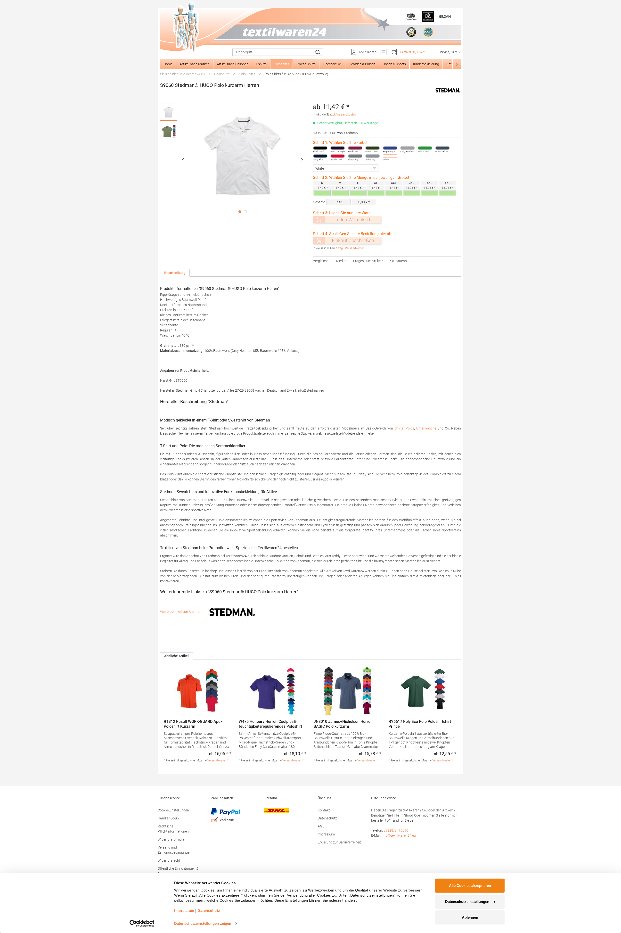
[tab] (175, 273)
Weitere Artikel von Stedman (181, 612)
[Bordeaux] (355, 148)
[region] (234, 160)
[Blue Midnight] (337, 148)
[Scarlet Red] (337, 156)
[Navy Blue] (320, 156)
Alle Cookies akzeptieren (470, 885)
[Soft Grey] (372, 156)
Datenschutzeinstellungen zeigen (202, 923)
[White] (390, 156)
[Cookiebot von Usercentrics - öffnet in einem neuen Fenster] (142, 923)
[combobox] (272, 52)
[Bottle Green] (372, 148)
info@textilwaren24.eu (399, 835)
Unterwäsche (426, 428)
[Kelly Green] (425, 148)
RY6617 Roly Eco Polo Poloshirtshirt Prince (420, 724)
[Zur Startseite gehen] (310, 27)
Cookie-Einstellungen (173, 810)
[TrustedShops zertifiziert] (411, 32)
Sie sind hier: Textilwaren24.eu (182, 74)
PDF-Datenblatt (400, 261)
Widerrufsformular (172, 839)
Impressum (326, 834)
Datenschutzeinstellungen (467, 901)
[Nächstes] (301, 160)
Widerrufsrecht (169, 860)
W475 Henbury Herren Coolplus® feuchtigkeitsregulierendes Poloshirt (270, 724)
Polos (410, 428)
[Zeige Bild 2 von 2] (245, 211)
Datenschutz (327, 818)
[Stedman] (448, 90)
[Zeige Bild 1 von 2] (239, 211)
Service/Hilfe (448, 52)
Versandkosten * (218, 760)
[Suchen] (318, 52)
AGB (321, 826)
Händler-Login (168, 818)
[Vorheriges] (183, 160)
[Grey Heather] (407, 148)
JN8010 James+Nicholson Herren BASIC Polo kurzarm (343, 724)
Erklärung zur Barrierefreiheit (339, 842)
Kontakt (324, 810)
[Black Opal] (320, 148)
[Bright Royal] (390, 148)
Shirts (399, 428)
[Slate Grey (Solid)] (355, 156)
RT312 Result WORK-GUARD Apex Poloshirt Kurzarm (193, 724)
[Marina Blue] (442, 148)
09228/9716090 (396, 830)
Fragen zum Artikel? (368, 261)
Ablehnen (470, 917)
